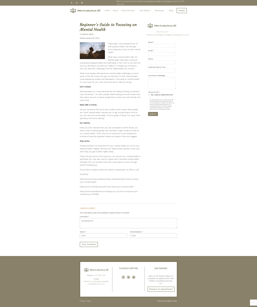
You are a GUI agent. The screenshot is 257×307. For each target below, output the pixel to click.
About (115, 10)
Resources (159, 10)
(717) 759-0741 (162, 32)
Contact (181, 10)
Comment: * (84, 216)
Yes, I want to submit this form (162, 95)
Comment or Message (156, 75)
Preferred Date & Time (157, 67)
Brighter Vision (171, 301)
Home (107, 10)
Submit (153, 114)
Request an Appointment (161, 289)
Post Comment (89, 244)
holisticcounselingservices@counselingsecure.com (168, 35)
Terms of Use (154, 92)
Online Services (127, 10)
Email (151, 51)
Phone (150, 59)
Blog (171, 10)
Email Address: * (136, 232)
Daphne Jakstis (88, 34)
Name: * (83, 232)
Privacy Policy (85, 301)
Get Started (145, 10)
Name (151, 42)
